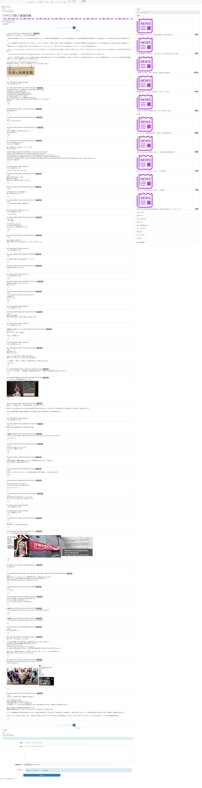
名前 (21, 742)
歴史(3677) (139, 222)
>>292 (8, 293)
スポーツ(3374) (140, 235)
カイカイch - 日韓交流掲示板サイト (8, 778)
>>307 (8, 438)
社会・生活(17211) (141, 219)
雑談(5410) (139, 215)
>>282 (14, 76)
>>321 (8, 451)
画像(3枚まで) (18, 764)
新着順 (138, 9)
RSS (52, 2)
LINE (8, 22)
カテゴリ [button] (58, 2)
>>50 (8, 76)
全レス (78, 30)
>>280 (8, 103)
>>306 (8, 445)
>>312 (14, 438)
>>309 (11, 438)
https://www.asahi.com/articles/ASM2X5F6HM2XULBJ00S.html (22, 62)
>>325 (11, 363)
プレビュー (20, 769)
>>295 (8, 300)
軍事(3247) (139, 231)
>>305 (8, 363)
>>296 (24, 170)
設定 (64, 2)
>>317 (17, 487)
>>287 (17, 76)
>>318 (8, 559)
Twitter (47, 2)
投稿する (42, 775)
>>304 (8, 397)
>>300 (8, 134)
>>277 (8, 129)
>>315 (26, 76)
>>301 (20, 76)
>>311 (8, 487)
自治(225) (139, 238)
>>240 (10, 76)
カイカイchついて (31, 2)
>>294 (8, 278)
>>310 (23, 76)
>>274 (8, 119)
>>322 (8, 612)
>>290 (14, 214)
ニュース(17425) (141, 228)
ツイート (4, 22)
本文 (21, 746)
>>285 (14, 170)
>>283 (8, 170)
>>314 (14, 487)
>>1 (8, 225)
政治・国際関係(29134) (142, 225)
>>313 (11, 487)
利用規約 (41, 2)
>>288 (11, 214)
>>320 (8, 474)
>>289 (8, 229)
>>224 (8, 459)
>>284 (11, 170)
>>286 (17, 170)
